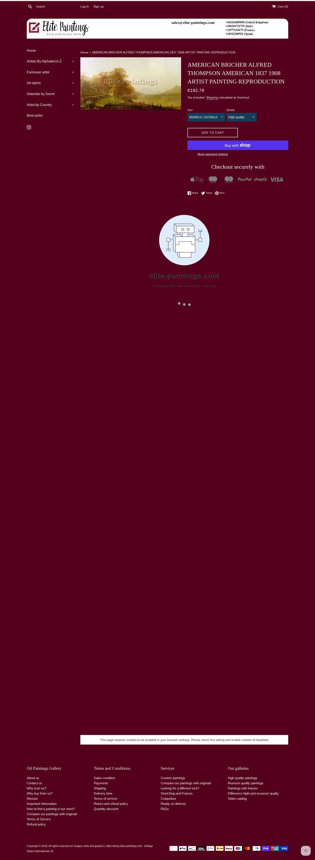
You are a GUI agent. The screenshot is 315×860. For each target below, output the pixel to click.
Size (190, 110)
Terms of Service (39, 819)
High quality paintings (242, 778)
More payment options (213, 154)
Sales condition (104, 778)
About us (33, 778)
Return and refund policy (111, 803)
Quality (230, 110)
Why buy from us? (39, 793)
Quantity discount (106, 809)
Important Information (42, 803)
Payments (101, 783)
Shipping (212, 97)
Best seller (35, 115)
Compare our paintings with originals (52, 814)
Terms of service (105, 798)
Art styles (50, 83)
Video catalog (237, 798)
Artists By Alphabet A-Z (50, 61)
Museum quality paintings (245, 783)
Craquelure (168, 798)
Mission (32, 798)
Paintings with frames (243, 788)
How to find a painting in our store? (51, 809)
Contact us (34, 783)
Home (31, 50)
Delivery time (103, 793)
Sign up (98, 6)
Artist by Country (50, 105)
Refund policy (36, 824)
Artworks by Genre (50, 94)
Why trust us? (36, 788)
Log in (84, 6)
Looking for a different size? (180, 788)
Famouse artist (50, 72)
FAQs (165, 809)
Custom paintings (173, 778)
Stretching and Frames (177, 793)
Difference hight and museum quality (253, 793)
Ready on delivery (173, 803)
